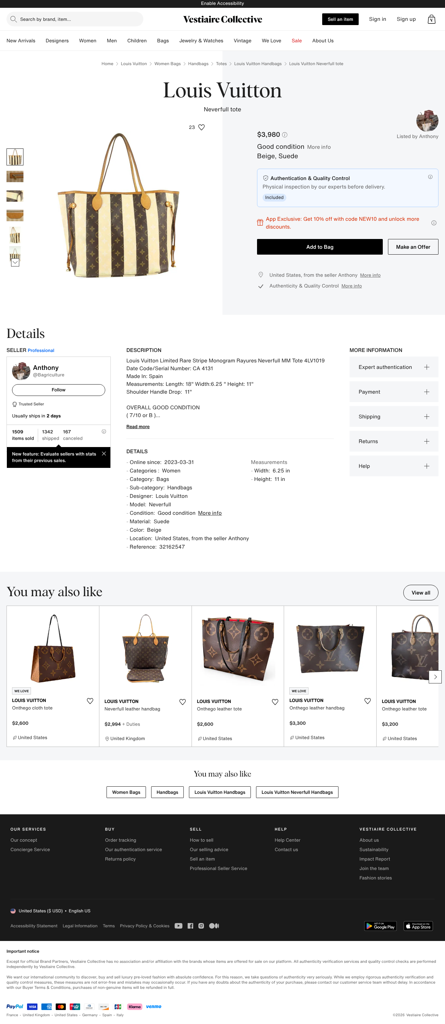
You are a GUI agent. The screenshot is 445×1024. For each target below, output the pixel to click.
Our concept (23, 840)
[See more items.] (15, 262)
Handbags (198, 64)
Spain (107, 1015)
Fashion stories (376, 878)
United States (66, 1015)
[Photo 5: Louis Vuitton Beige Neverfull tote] (15, 235)
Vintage (242, 40)
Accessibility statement (33, 926)
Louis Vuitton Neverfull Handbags (297, 792)
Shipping (369, 416)
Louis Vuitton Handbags (258, 64)
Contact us (286, 849)
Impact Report (375, 859)
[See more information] (433, 223)
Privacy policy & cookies (144, 926)
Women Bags (167, 64)
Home (107, 64)
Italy (120, 1015)
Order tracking (120, 840)
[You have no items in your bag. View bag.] (431, 19)
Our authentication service (133, 849)
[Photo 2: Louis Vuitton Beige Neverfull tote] (15, 176)
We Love (271, 40)
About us (369, 840)
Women (87, 40)
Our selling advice (209, 849)
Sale (297, 40)
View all (420, 592)
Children (137, 40)
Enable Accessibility (222, 3)
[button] (431, 19)
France (12, 1015)
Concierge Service (30, 849)
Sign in (377, 19)
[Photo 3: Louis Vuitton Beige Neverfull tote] (15, 196)
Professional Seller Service (218, 868)
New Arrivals (21, 40)
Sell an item (340, 19)
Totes (221, 64)
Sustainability (374, 849)
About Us (323, 40)
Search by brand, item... (45, 19)
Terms (109, 926)
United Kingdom (36, 1015)
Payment (369, 392)
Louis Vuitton (134, 64)
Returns (368, 441)
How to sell (201, 840)
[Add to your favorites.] (90, 701)
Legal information (80, 926)
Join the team (374, 868)
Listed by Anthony (417, 136)
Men (112, 40)
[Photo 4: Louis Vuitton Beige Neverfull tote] (15, 215)
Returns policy (120, 859)
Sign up (406, 19)
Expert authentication (385, 367)
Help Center (287, 840)
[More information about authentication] (430, 177)
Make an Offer (413, 247)
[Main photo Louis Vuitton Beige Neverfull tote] (15, 156)
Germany (90, 1015)
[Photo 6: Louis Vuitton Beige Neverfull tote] (15, 254)
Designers (57, 40)
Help (364, 466)
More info (319, 147)
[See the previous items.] (15, 148)
